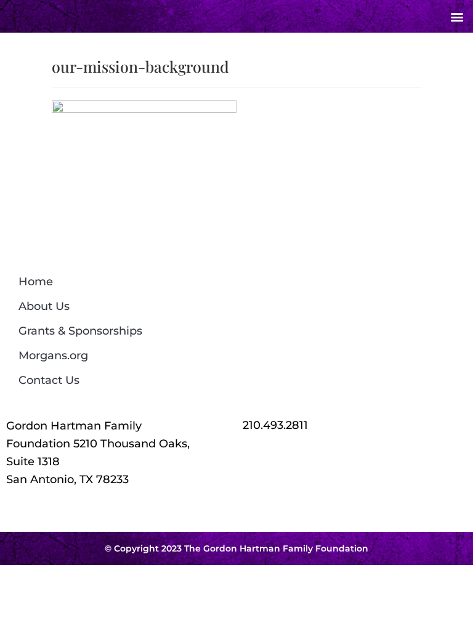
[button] (457, 16)
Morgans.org (53, 355)
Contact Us (48, 380)
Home (35, 281)
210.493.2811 (275, 425)
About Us (44, 306)
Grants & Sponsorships (80, 331)
